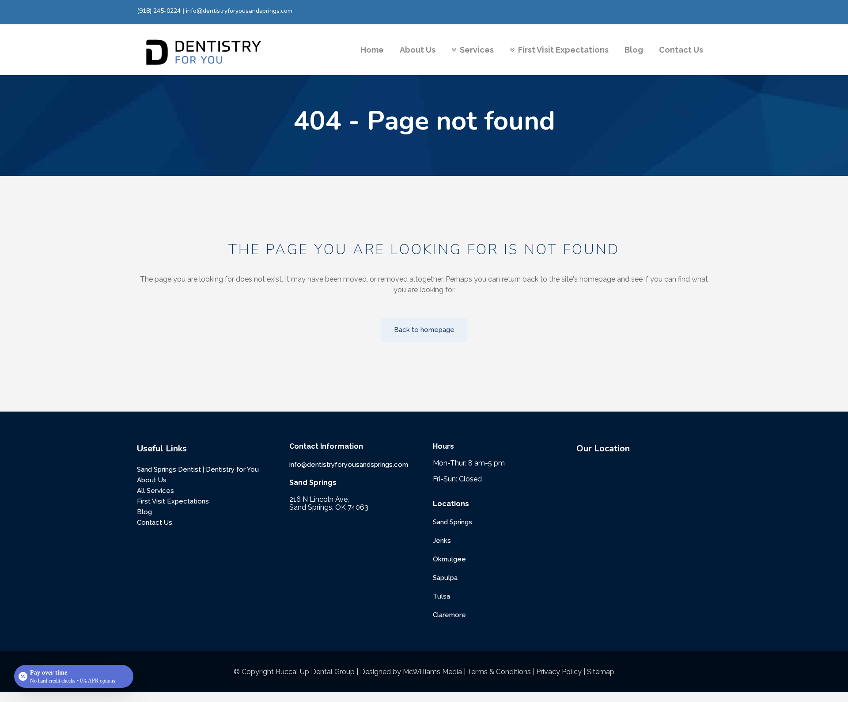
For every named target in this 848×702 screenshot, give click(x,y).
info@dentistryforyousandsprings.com (239, 11)
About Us (152, 480)
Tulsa (441, 596)
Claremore (449, 615)
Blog (144, 512)
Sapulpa (445, 578)
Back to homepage (424, 330)
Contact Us (154, 522)
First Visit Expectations (173, 501)
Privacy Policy (559, 672)
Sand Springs (452, 522)
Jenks (442, 541)
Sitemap (600, 672)
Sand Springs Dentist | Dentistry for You (198, 469)
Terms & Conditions (499, 672)
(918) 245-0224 (159, 11)
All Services (155, 491)
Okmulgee (449, 559)
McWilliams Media (432, 672)
